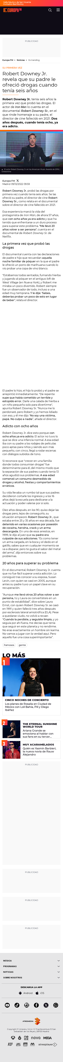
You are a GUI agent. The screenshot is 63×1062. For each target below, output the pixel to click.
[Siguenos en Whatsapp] (55, 1006)
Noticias (21, 60)
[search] (50, 10)
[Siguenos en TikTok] (17, 1006)
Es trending (34, 60)
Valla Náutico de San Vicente (17, 2)
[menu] (58, 9)
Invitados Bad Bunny (13, 4)
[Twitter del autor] (17, 180)
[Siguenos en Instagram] (26, 1006)
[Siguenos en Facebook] (36, 1006)
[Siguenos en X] (46, 1006)
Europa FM (8, 60)
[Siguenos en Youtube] (7, 1006)
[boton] (46, 960)
